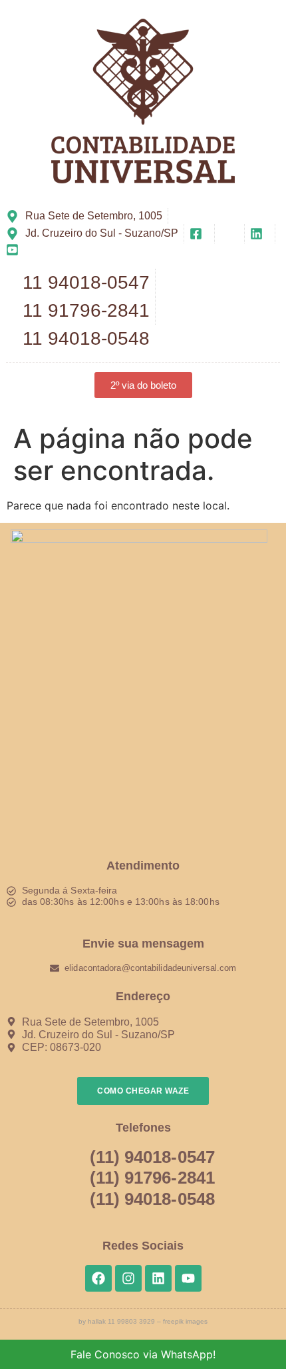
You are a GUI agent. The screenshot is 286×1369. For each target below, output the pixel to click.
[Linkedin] (158, 1278)
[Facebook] (98, 1278)
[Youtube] (188, 1278)
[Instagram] (128, 1278)
